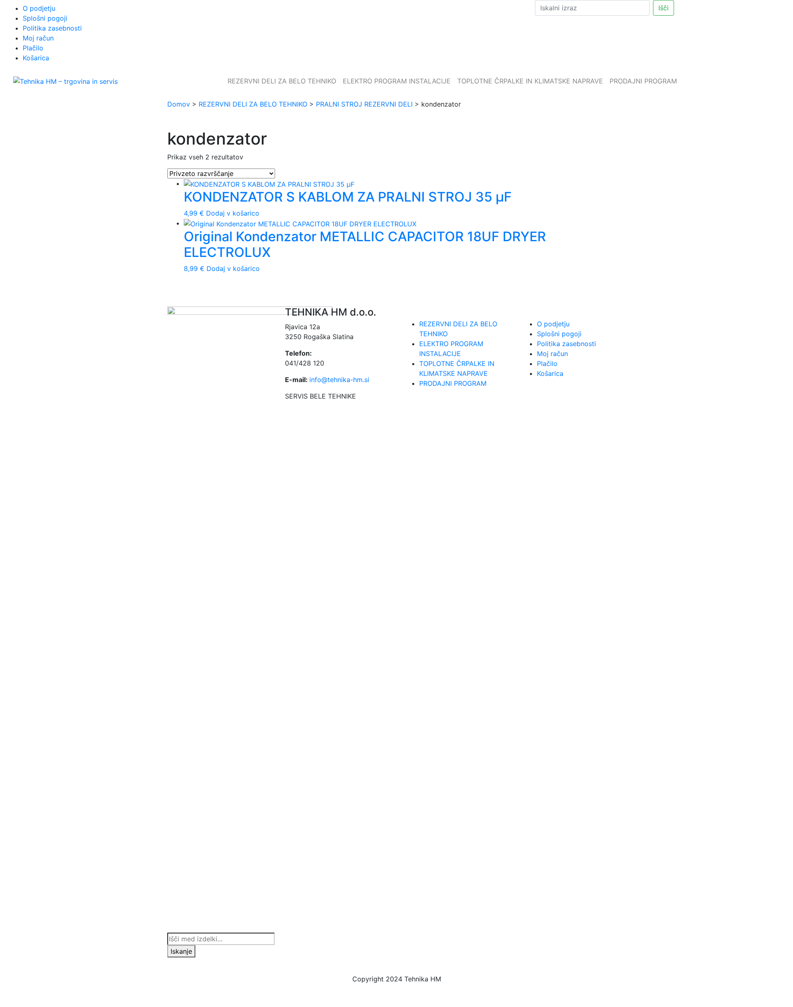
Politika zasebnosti (52, 28)
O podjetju (39, 8)
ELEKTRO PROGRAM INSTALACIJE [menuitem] (397, 81)
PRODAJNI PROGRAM (453, 383)
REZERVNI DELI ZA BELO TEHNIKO (253, 104)
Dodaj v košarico (232, 213)
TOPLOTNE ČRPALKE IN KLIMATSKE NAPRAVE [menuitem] (530, 81)
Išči (663, 8)
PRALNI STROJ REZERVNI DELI (364, 104)
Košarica (36, 58)
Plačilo (33, 48)
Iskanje (181, 951)
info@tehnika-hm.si (339, 379)
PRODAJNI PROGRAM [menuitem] (643, 81)
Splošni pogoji (45, 18)
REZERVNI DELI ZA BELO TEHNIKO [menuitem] (282, 81)
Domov (178, 104)
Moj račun (38, 38)
